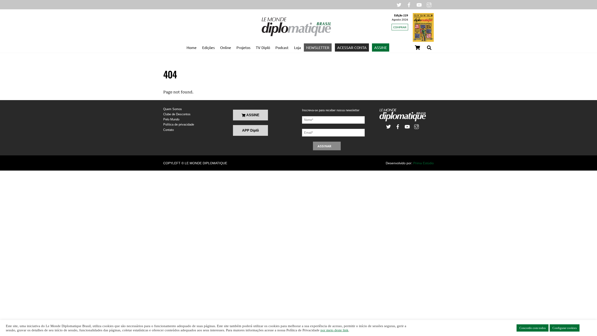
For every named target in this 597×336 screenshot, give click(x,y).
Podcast (281, 47)
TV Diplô (263, 47)
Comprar (399, 27)
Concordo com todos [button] (532, 328)
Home (192, 47)
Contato (168, 130)
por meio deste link (334, 330)
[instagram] (429, 4)
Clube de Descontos (177, 114)
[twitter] (399, 4)
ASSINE (380, 47)
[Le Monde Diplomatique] (296, 35)
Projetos (243, 47)
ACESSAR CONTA (352, 47)
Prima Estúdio (423, 163)
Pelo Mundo (171, 119)
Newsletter (317, 47)
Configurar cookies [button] (564, 328)
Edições (208, 47)
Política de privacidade (178, 124)
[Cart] (417, 47)
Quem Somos (172, 109)
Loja (297, 47)
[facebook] (409, 4)
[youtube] (419, 4)
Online (225, 47)
